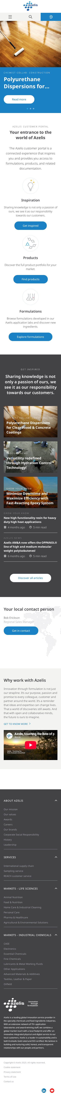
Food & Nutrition (13, 902)
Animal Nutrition (13, 897)
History (8, 839)
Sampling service (13, 871)
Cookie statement (12, 1067)
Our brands (10, 829)
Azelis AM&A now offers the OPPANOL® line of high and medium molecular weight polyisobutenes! (30, 547)
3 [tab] (33, 108)
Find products (30, 279)
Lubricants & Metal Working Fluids (23, 963)
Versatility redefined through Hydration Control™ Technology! (30, 463)
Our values (10, 814)
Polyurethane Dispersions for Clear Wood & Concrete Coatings (28, 427)
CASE (6, 943)
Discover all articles (30, 578)
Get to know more (16, 723)
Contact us (9, 1081)
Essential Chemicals (15, 953)
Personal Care (11, 912)
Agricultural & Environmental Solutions (26, 922)
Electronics (10, 948)
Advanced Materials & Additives (22, 974)
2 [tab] (30, 108)
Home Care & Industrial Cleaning (22, 907)
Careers (8, 824)
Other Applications (14, 969)
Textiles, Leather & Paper (18, 979)
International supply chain (19, 865)
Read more (19, 99)
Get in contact (21, 631)
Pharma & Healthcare (16, 917)
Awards (8, 819)
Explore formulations (30, 337)
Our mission (11, 809)
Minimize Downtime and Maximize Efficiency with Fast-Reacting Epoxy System (30, 498)
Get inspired (30, 226)
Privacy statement (12, 1072)
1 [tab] (27, 108)
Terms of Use (10, 1076)
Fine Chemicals (12, 958)
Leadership (10, 844)
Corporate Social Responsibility (21, 834)
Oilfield (8, 984)
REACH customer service (17, 876)
